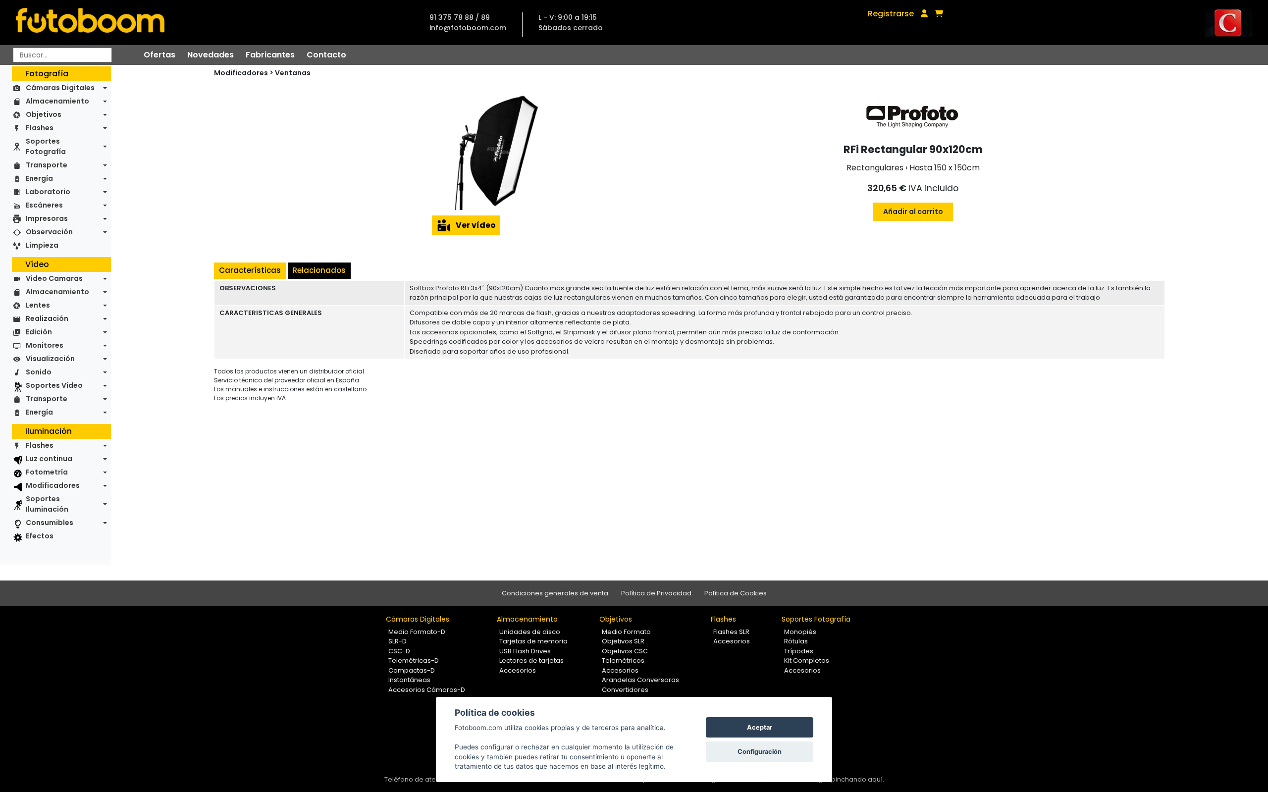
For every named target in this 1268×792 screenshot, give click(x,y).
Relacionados (319, 270)
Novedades (210, 54)
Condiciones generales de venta (555, 593)
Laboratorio (48, 192)
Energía (39, 178)
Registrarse (891, 13)
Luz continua (49, 459)
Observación (49, 232)
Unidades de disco (529, 631)
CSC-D (399, 651)
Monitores (44, 345)
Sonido (39, 372)
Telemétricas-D (413, 660)
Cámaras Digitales (60, 88)
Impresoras (47, 218)
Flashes (39, 128)
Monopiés (800, 631)
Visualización (50, 359)
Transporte (46, 165)
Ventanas (293, 73)
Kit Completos (806, 660)
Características (250, 270)
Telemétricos (623, 660)
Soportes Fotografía (46, 146)
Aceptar (759, 727)
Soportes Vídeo (54, 385)
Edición (39, 332)
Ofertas (159, 54)
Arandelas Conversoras (640, 680)
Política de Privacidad (656, 593)
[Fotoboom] (90, 22)
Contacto (326, 54)
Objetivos (43, 114)
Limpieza (42, 245)
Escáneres (44, 205)
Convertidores (625, 689)
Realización (47, 318)
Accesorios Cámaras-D (426, 689)
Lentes (38, 305)
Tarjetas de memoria (533, 641)
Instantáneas (409, 680)
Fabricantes (270, 54)
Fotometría (47, 472)
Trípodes (798, 651)
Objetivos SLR (623, 641)
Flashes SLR (731, 631)
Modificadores (53, 485)
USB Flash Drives (525, 651)
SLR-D (397, 641)
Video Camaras (54, 278)
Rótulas (796, 641)
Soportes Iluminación (47, 504)
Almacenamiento (57, 101)
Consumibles (49, 523)
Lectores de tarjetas (531, 660)
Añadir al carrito (913, 211)
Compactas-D (411, 670)
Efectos (39, 536)
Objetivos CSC (625, 651)
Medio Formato (626, 631)
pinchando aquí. (857, 779)
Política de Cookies (735, 593)
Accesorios (517, 670)
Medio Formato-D (416, 631)
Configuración (760, 751)
